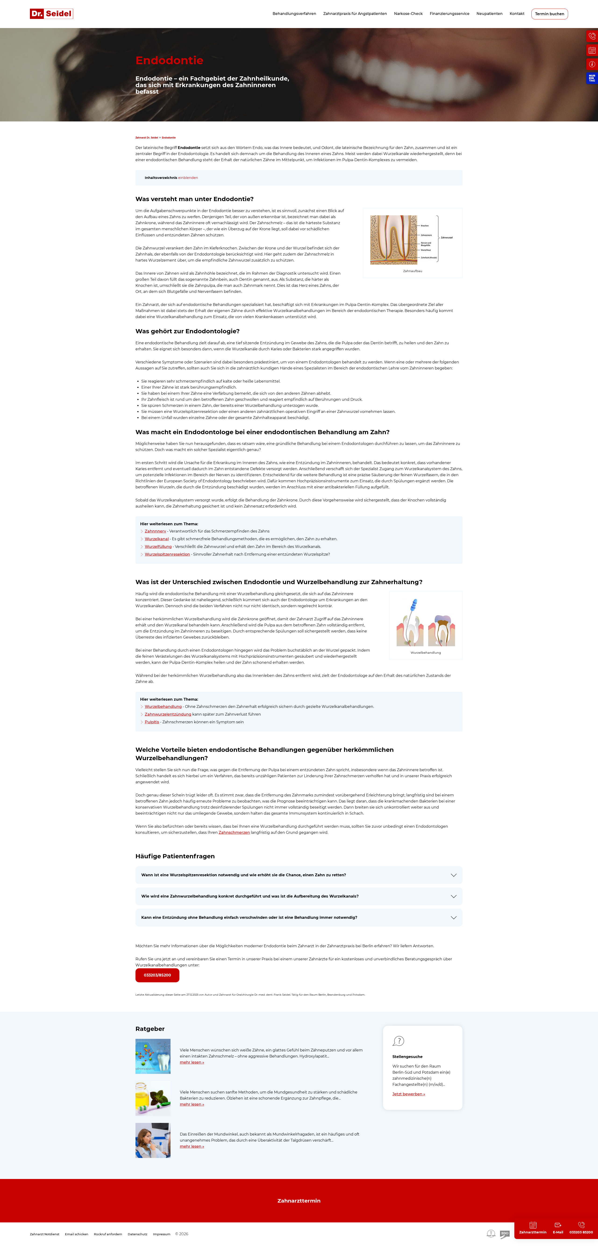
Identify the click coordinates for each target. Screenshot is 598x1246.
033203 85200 (581, 1232)
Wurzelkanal (157, 539)
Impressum (162, 1234)
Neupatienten (490, 13)
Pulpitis (152, 722)
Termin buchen (549, 14)
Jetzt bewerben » (408, 1094)
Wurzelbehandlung (163, 706)
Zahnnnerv (155, 531)
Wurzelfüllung (158, 546)
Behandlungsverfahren (294, 13)
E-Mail (558, 1232)
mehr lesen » (192, 1062)
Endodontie (169, 137)
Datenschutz (137, 1234)
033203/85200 (157, 975)
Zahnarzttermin (299, 1200)
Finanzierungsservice (450, 13)
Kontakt (517, 13)
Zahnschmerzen (234, 832)
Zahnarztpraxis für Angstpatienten (355, 13)
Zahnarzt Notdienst (44, 1234)
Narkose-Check (408, 13)
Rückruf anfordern (108, 1234)
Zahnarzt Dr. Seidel (146, 137)
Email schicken (76, 1234)
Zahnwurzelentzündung (168, 714)
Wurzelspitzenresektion (167, 554)
